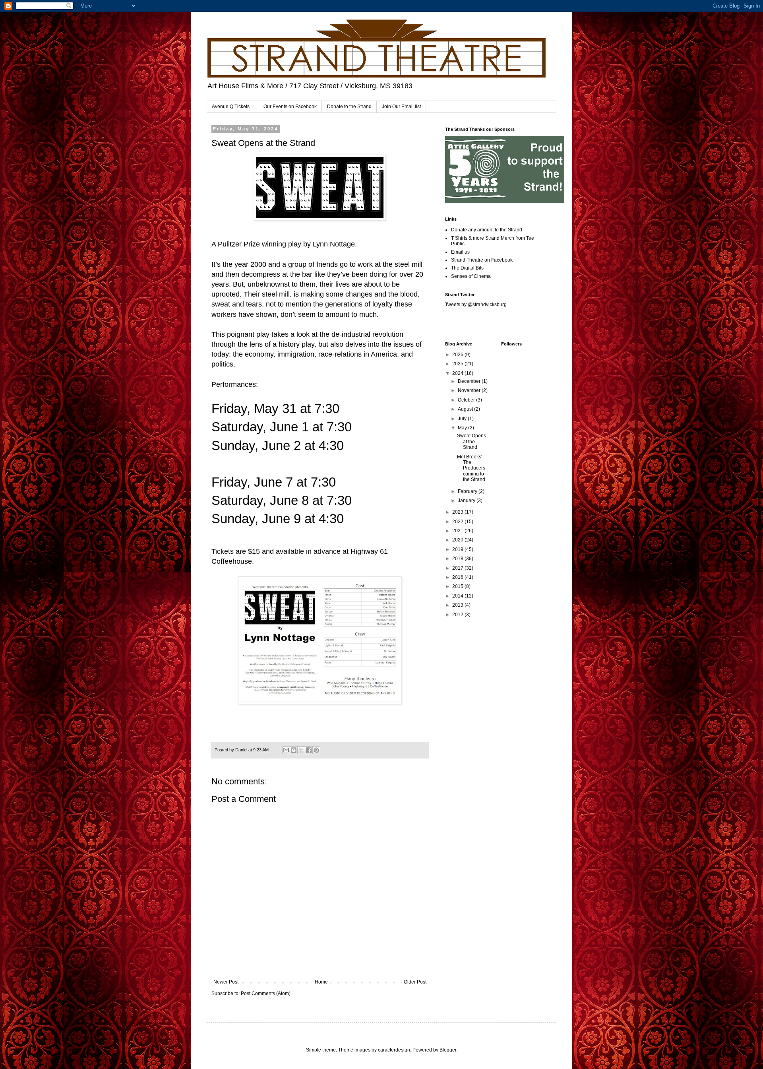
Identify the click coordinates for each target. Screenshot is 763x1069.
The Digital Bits (467, 268)
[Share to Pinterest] (316, 750)
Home (321, 982)
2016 (458, 577)
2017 (458, 568)
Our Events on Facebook (290, 106)
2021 (458, 531)
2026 (458, 354)
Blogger (448, 1050)
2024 (458, 373)
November (470, 390)
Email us (460, 252)
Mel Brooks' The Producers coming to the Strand (471, 468)
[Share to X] (301, 750)
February (468, 491)
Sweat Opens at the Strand (471, 441)
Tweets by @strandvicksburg (476, 304)
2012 (458, 614)
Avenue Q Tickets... (232, 106)
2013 (458, 605)
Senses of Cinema (471, 276)
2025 (458, 364)
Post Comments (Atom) (265, 993)
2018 (458, 558)
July (463, 418)
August (466, 409)
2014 (458, 596)
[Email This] (286, 750)
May (463, 428)
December (470, 381)
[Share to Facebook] (309, 750)
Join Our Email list (401, 106)
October (467, 400)
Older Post (415, 982)
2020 (458, 540)
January (467, 500)
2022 (458, 521)
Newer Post (225, 982)
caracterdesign (394, 1050)
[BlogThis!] (294, 750)
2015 (458, 586)
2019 (458, 549)
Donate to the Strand (349, 106)
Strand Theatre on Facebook (482, 260)
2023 (458, 512)
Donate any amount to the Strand (486, 230)
